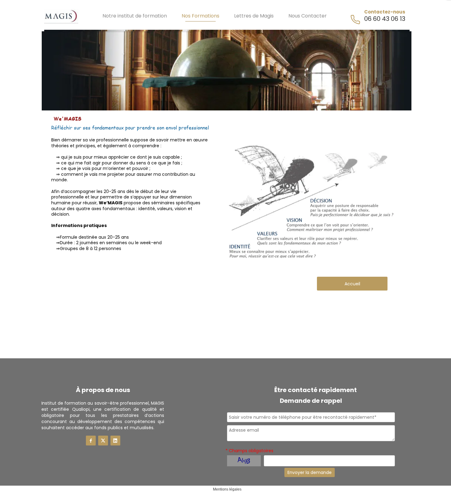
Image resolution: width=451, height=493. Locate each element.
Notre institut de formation (134, 15)
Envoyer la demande (309, 472)
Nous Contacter (307, 15)
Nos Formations (200, 15)
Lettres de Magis (254, 15)
